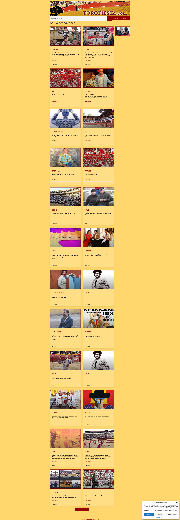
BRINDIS (55, 413)
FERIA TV (55, 492)
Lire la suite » (55, 60)
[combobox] (78, 18)
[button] (177, 502)
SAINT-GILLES (56, 49)
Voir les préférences (172, 514)
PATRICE (55, 91)
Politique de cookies (160, 517)
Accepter (149, 514)
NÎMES (54, 452)
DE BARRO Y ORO (58, 292)
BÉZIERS (88, 452)
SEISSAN (88, 332)
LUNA (87, 49)
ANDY (54, 374)
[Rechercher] (109, 18)
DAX (86, 492)
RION (87, 132)
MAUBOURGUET (57, 132)
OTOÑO (54, 210)
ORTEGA (88, 250)
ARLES (87, 210)
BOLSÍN (87, 91)
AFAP (54, 250)
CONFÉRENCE (56, 332)
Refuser (160, 514)
